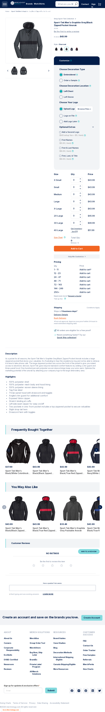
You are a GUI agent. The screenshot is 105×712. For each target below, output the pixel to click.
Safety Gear (31, 11)
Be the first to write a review (66, 31)
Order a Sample (70, 80)
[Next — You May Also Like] (100, 507)
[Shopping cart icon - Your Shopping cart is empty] (100, 7)
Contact (85, 4)
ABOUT (7, 632)
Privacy (32, 703)
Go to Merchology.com (11, 710)
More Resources (62, 669)
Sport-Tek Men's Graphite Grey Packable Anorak (72, 529)
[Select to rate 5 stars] (70, 565)
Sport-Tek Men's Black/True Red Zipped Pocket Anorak (71, 473)
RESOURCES (59, 632)
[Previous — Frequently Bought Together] (9, 450)
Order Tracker (91, 650)
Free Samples (90, 655)
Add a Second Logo (71, 133)
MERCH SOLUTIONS (40, 632)
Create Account (92, 617)
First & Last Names (69, 149)
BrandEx (34, 660)
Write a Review (89, 551)
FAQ (86, 641)
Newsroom (10, 664)
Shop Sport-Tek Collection (64, 19)
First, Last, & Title (68, 157)
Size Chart (58, 237)
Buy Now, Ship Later (37, 653)
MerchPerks (90, 664)
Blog (56, 648)
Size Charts (89, 669)
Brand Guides (61, 638)
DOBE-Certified (12, 660)
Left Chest (68, 91)
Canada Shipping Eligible (66, 664)
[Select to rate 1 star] (33, 565)
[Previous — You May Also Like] (4, 507)
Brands (29, 4)
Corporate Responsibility (12, 649)
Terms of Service (20, 703)
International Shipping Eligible (64, 658)
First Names (65, 141)
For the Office (44, 11)
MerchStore (36, 648)
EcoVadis (9, 655)
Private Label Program (36, 665)
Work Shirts (39, 4)
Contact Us (89, 645)
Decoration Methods (64, 652)
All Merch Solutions (36, 672)
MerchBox (35, 638)
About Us (9, 638)
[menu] (14, 654)
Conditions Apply (93, 308)
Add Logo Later (70, 121)
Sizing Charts (5, 703)
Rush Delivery (60, 318)
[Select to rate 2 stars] (43, 565)
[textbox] (52, 588)
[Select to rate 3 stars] (52, 565)
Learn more (48, 594)
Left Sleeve (69, 97)
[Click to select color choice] (56, 49)
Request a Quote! (74, 296)
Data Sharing (42, 703)
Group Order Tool (38, 643)
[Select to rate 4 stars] (61, 565)
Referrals (89, 660)
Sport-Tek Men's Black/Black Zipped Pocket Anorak (42, 473)
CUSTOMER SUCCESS (89, 633)
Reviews (9, 669)
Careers (8, 643)
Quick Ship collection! (66, 337)
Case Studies (61, 643)
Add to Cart (77, 248)
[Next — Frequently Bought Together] (96, 450)
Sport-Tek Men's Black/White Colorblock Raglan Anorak (16, 473)
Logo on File (69, 116)
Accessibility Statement (59, 703)
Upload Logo (69, 109)
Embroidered (69, 75)
